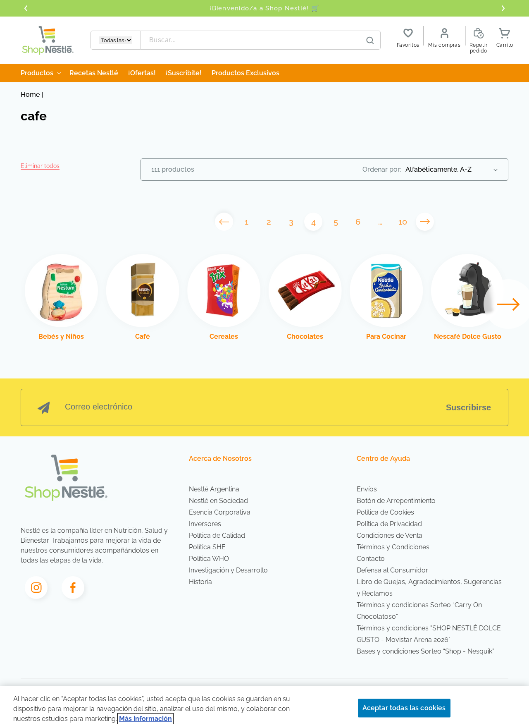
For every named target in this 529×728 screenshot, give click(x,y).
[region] (264, 707)
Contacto (371, 559)
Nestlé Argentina (214, 489)
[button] (40, 165)
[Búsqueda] (370, 40)
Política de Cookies (385, 512)
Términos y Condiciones (393, 547)
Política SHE (207, 547)
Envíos (367, 489)
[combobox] (261, 40)
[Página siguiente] (425, 222)
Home (30, 94)
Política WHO (209, 559)
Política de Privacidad (389, 524)
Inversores (205, 524)
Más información (145, 719)
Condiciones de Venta (389, 535)
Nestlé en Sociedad (218, 501)
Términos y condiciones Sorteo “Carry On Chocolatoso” (419, 610)
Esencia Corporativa (219, 512)
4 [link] (313, 222)
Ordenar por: (381, 169)
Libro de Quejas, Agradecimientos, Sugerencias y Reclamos (429, 587)
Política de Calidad (217, 535)
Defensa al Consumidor (392, 570)
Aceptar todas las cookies (404, 708)
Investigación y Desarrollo (228, 570)
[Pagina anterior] (224, 222)
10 (402, 222)
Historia (200, 582)
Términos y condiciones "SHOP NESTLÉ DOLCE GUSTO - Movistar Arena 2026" (429, 634)
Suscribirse (468, 407)
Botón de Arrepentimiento (396, 501)
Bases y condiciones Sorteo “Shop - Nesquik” (425, 651)
